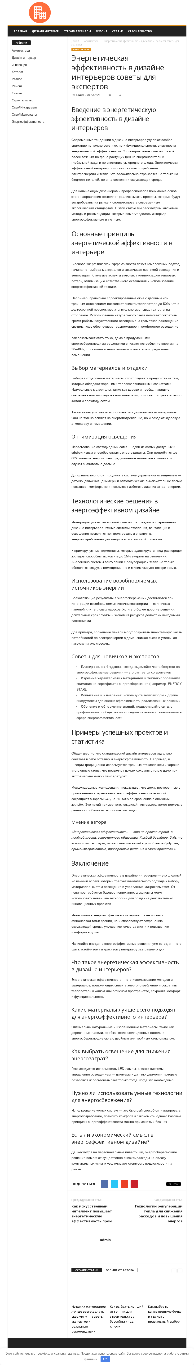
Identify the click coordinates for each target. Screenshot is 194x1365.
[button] (179, 31)
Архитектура (21, 50)
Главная (20, 31)
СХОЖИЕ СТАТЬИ (86, 1270)
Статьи (117, 31)
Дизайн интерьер (45, 31)
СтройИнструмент (24, 107)
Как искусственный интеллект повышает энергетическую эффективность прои (91, 1213)
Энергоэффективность (28, 121)
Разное (17, 79)
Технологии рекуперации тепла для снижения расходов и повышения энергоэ (158, 1213)
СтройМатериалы (77, 31)
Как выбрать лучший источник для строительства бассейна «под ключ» (127, 1316)
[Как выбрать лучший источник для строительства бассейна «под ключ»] (127, 1289)
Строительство (140, 31)
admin (80, 95)
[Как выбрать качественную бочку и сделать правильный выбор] (165, 1289)
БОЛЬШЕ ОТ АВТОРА (120, 1270)
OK (105, 1359)
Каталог (17, 72)
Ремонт (101, 31)
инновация (19, 65)
